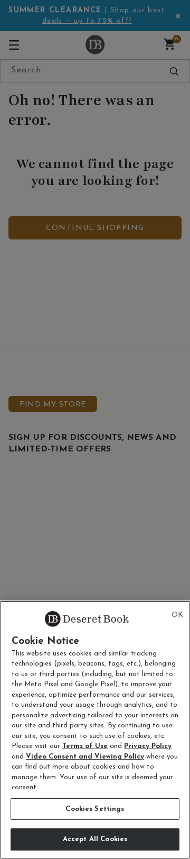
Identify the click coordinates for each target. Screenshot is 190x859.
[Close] (177, 615)
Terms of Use (85, 746)
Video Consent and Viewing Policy (85, 756)
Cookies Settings (94, 809)
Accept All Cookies (95, 839)
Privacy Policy (148, 746)
